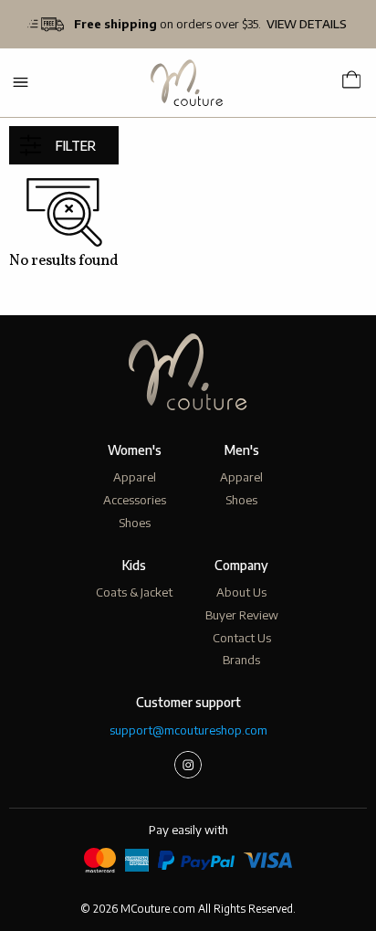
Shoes (135, 522)
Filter (76, 145)
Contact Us (242, 637)
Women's (135, 450)
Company (241, 565)
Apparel (134, 477)
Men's (242, 450)
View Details (306, 24)
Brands (241, 659)
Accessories (134, 499)
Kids (134, 565)
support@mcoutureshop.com (188, 730)
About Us (241, 592)
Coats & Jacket (134, 592)
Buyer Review (241, 615)
